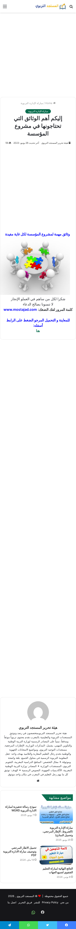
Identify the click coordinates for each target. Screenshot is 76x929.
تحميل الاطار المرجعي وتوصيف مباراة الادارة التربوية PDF (19, 851)
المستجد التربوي (25, 896)
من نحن (64, 902)
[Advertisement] (38, 54)
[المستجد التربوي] (50, 6)
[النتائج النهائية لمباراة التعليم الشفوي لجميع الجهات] (56, 855)
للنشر (37, 902)
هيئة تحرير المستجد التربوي (54, 142)
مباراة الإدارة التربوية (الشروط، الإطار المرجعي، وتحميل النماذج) (57, 831)
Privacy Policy (50, 902)
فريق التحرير (25, 902)
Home (49, 103)
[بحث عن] (71, 7)
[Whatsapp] (33, 912)
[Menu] (5, 7)
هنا (38, 331)
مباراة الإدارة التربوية (32, 103)
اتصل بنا (12, 902)
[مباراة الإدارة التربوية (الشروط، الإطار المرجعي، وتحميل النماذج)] (56, 814)
